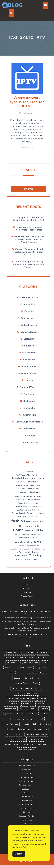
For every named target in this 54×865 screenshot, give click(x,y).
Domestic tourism (29, 332)
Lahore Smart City (22, 542)
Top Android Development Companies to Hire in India (29, 228)
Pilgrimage (29, 394)
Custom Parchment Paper (28, 503)
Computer (29, 311)
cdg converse (22, 493)
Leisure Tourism (29, 373)
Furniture (26, 526)
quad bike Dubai (17, 549)
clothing (34, 492)
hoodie (35, 537)
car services (22, 489)
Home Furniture (23, 538)
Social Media (29, 428)
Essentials (33, 516)
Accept (18, 853)
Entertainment (28, 113)
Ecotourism (29, 338)
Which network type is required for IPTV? (27, 101)
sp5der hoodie (32, 552)
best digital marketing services (28, 478)
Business (33, 481)
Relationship (29, 408)
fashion (18, 521)
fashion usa (31, 522)
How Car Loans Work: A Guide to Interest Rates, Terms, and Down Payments (29, 239)
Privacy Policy (27, 596)
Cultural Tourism (29, 325)
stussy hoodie (21, 555)
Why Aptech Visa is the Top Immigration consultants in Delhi (29, 219)
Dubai (41, 513)
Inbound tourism (29, 366)
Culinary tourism (29, 318)
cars (38, 485)
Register (27, 588)
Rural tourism (29, 414)
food (19, 525)
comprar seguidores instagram (28, 496)
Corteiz (20, 499)
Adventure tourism (29, 297)
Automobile (29, 304)
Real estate (29, 401)
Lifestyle (29, 380)
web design (20, 559)
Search (28, 170)
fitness (41, 521)
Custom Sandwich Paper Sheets (25, 513)
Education (29, 345)
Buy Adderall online (25, 485)
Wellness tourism (29, 442)
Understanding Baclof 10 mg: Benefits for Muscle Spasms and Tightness (29, 264)
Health (18, 530)
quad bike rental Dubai (32, 549)
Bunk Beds (22, 482)
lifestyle (36, 542)
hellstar (39, 530)
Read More (27, 147)
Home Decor (29, 359)
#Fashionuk (28, 471)
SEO (43, 549)
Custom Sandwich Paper (28, 509)
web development (33, 559)
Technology (29, 435)
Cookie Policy (22, 847)
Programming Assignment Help (28, 546)
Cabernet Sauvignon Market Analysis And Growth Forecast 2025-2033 (29, 252)
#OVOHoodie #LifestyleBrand (28, 475)
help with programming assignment (28, 534)
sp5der (20, 552)
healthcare (29, 530)
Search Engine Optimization (29, 421)
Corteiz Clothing (32, 499)
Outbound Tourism (29, 387)
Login (27, 584)
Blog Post (27, 592)
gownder (35, 525)
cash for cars (33, 488)
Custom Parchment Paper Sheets (28, 506)
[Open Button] (45, 5)
